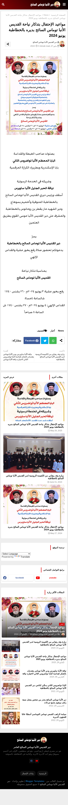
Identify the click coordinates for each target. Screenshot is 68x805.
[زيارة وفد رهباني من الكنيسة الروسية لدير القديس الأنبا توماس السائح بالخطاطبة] (11, 645)
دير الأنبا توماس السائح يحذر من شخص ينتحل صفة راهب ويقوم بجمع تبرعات (44, 701)
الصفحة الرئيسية (58, 15)
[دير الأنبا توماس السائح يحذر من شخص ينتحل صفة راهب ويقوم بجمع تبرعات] (11, 703)
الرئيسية (42, 773)
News (46, 15)
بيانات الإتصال (28, 773)
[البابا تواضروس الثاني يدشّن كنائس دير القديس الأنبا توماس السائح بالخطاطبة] (11, 689)
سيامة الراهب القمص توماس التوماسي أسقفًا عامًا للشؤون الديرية (44, 715)
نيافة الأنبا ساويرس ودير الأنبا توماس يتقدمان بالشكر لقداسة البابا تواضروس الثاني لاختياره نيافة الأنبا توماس (44, 674)
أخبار (52, 330)
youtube (52, 578)
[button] (3, 4)
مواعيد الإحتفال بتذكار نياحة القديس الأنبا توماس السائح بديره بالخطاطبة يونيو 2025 (36, 425)
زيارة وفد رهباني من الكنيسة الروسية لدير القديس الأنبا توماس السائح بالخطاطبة (35, 477)
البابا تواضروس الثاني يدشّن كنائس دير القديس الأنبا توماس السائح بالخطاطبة (45, 686)
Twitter (44, 340)
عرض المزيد (8, 377)
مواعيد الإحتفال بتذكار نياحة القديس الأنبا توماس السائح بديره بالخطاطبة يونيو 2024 (36, 528)
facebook (19, 578)
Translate (25, 556)
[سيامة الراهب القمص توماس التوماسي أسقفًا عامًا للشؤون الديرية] (11, 718)
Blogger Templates (35, 781)
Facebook (30, 340)
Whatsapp (53, 340)
